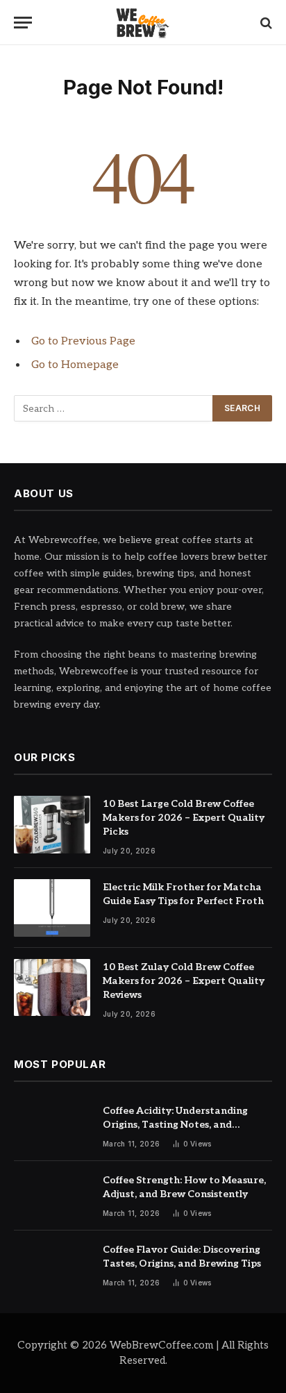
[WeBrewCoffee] (143, 22)
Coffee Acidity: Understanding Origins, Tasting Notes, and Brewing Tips (175, 1124)
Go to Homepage (75, 365)
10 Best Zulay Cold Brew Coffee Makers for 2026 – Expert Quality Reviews (183, 981)
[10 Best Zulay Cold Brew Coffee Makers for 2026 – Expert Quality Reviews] (52, 988)
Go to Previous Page (83, 341)
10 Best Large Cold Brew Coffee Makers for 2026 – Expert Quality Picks (183, 817)
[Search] (265, 22)
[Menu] (23, 22)
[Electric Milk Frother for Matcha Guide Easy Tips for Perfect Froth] (52, 908)
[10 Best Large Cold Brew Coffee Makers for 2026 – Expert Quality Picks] (52, 824)
